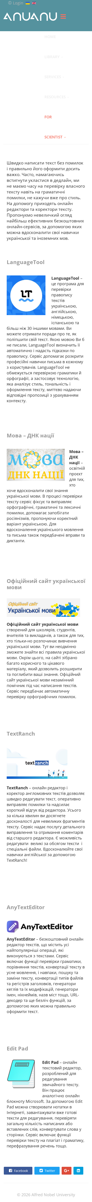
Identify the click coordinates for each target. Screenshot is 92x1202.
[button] (15, 3)
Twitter (49, 1171)
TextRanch (21, 733)
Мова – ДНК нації (30, 435)
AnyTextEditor (26, 907)
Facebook (20, 1171)
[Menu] (63, 16)
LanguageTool (25, 262)
